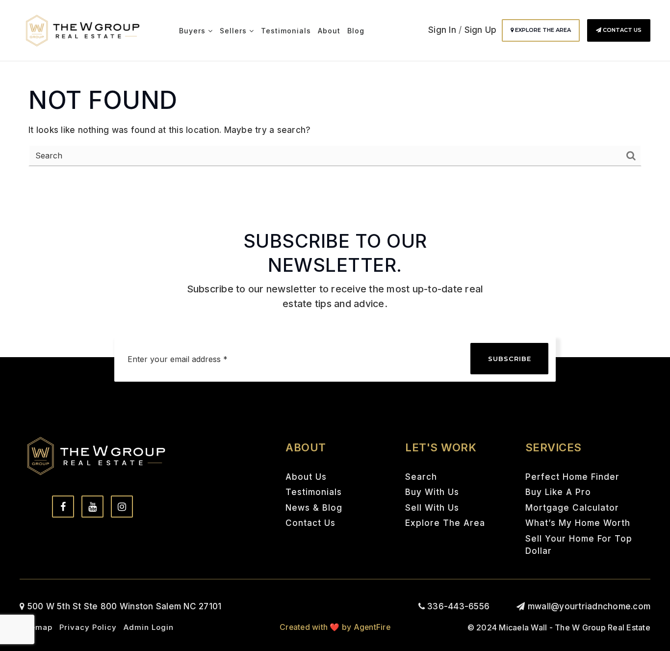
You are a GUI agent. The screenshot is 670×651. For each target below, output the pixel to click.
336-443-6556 (457, 606)
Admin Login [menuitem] (149, 627)
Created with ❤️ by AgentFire (335, 627)
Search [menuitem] (421, 477)
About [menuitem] (329, 30)
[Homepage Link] (83, 30)
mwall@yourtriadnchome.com (589, 606)
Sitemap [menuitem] (36, 627)
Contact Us (621, 29)
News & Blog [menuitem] (313, 508)
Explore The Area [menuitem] (445, 523)
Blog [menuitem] (355, 30)
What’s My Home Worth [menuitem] (577, 523)
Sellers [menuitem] (234, 30)
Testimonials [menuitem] (286, 30)
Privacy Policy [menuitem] (88, 627)
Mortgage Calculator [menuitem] (572, 508)
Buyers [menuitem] (193, 30)
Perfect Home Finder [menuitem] (572, 477)
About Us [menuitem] (306, 477)
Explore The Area (542, 29)
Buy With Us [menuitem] (432, 492)
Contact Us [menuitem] (310, 523)
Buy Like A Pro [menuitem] (558, 492)
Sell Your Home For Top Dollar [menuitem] (578, 545)
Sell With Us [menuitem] (432, 508)
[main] (335, 95)
